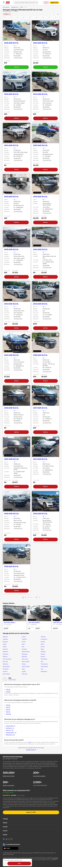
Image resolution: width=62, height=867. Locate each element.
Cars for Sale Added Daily (40, 785)
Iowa (23, 646)
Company (5, 818)
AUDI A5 (8, 711)
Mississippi (24, 654)
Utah (42, 669)
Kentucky (5, 649)
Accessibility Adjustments (13, 844)
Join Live (16, 67)
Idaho (23, 644)
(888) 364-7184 (17, 853)
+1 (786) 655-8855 (7, 853)
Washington (44, 671)
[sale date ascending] (53, 14)
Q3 (31, 17)
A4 (12, 17)
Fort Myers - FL (10, 728)
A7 (56, 17)
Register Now (54, 2)
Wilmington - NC (10, 734)
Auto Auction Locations (39, 776)
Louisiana (24, 649)
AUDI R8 (8, 691)
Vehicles (5, 822)
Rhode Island (6, 666)
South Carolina (26, 666)
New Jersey (25, 659)
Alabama (5, 636)
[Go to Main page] (7, 2)
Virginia (24, 671)
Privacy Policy (55, 858)
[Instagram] (4, 839)
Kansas (43, 646)
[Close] (30, 860)
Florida (23, 641)
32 (36, 597)
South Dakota (44, 666)
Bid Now (16, 118)
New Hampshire (7, 659)
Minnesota (5, 654)
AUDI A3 (8, 709)
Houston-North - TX (11, 732)
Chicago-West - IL (10, 726)
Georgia (43, 641)
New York (5, 661)
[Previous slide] (5, 30)
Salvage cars (14, 7)
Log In (46, 2)
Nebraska (24, 656)
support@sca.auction (26, 853)
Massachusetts (26, 651)
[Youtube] (12, 839)
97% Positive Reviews (8, 792)
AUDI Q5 (8, 689)
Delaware (5, 641)
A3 (38, 17)
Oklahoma (5, 664)
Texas (23, 669)
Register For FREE (31, 812)
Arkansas (43, 636)
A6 (24, 17)
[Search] (37, 2)
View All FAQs (12, 679)
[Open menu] (3, 2)
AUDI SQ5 (8, 714)
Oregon (24, 664)
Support (5, 834)
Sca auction (6, 7)
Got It (19, 863)
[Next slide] (27, 30)
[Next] (39, 597)
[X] (9, 839)
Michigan (43, 651)
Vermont (5, 671)
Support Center (30, 749)
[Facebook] (7, 839)
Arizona (24, 636)
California (5, 639)
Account (5, 830)
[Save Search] (57, 14)
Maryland (5, 651)
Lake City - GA (9, 730)
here (30, 742)
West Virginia (6, 674)
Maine (42, 649)
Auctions (5, 826)
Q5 (6, 17)
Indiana (5, 646)
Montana (5, 656)
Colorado (24, 639)
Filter (7, 14)
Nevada (43, 656)
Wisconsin (24, 674)
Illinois (42, 644)
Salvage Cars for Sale (8, 776)
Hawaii (4, 644)
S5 (50, 17)
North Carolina (25, 661)
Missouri (43, 654)
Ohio (42, 661)
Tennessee (5, 669)
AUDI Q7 (8, 707)
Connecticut (44, 639)
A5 (44, 17)
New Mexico (44, 659)
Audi (21, 7)
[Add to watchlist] (28, 22)
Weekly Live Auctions (8, 785)
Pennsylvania (44, 664)
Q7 (18, 17)
